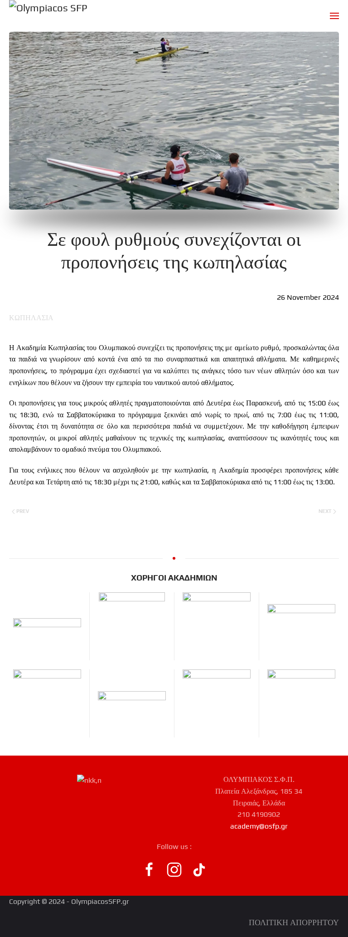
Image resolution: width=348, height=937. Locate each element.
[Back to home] (48, 16)
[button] (334, 15)
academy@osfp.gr (259, 826)
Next (325, 511)
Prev (22, 511)
